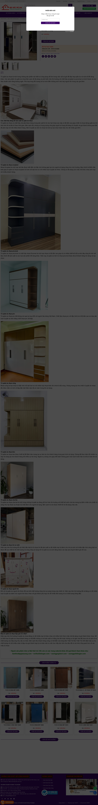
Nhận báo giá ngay (50, 23)
